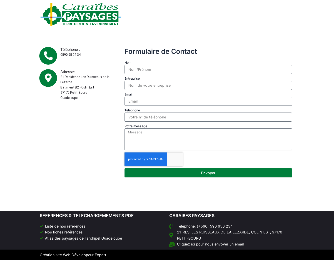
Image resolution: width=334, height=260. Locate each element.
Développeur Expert (89, 255)
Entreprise (132, 78)
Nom (128, 62)
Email (128, 94)
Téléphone (132, 110)
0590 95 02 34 (70, 54)
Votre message (136, 126)
